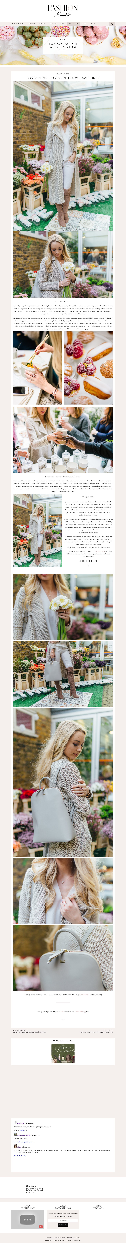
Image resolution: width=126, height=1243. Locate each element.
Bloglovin (48, 1240)
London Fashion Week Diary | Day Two (29, 1031)
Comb (71, 314)
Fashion (32, 23)
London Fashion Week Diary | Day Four (96, 1031)
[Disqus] (63, 1089)
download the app (81, 1012)
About (55, 1240)
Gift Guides (73, 23)
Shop (84, 23)
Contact (69, 1240)
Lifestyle (52, 23)
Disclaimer (77, 1240)
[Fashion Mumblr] (63, 10)
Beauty (42, 23)
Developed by (73, 1237)
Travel (62, 23)
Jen (81, 321)
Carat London (100, 551)
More (93, 23)
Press (62, 1240)
